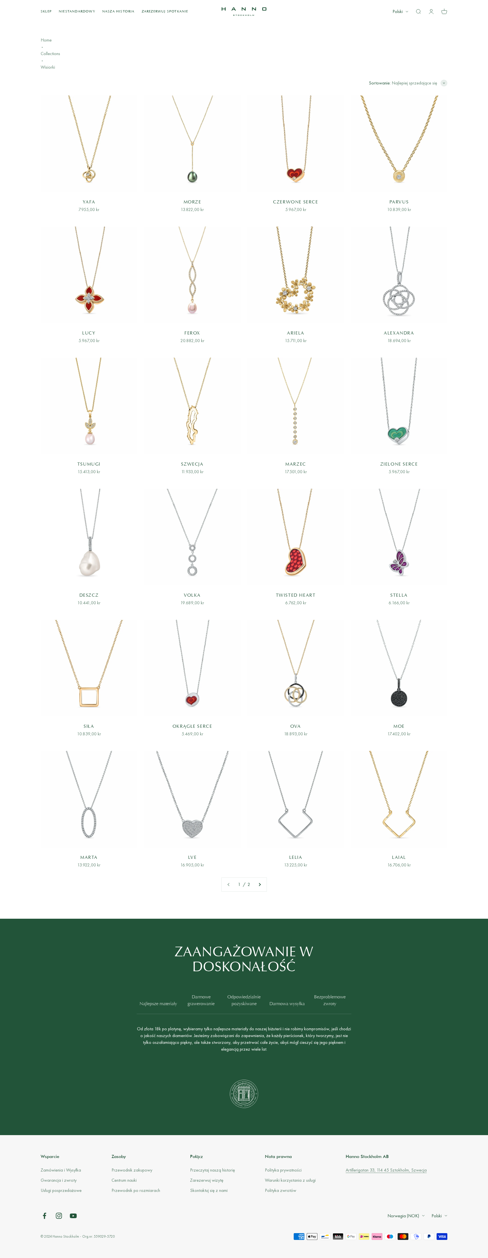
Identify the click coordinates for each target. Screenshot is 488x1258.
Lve (192, 857)
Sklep (46, 11)
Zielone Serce (399, 464)
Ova (295, 726)
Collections (50, 54)
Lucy (88, 333)
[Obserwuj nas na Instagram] (59, 1216)
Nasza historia (118, 11)
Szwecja (192, 464)
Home (46, 40)
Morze (192, 202)
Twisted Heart (296, 595)
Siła (89, 726)
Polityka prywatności (283, 1170)
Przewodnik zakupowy (132, 1170)
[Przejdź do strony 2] (259, 884)
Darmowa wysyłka (287, 1004)
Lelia (295, 857)
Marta (89, 857)
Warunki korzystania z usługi (290, 1180)
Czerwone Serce (295, 202)
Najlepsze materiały (158, 1004)
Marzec (295, 464)
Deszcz (89, 595)
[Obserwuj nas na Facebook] (44, 1216)
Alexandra (399, 333)
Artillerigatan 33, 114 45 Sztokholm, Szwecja (386, 1170)
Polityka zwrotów (280, 1190)
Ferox (192, 333)
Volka (192, 595)
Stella (399, 595)
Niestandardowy (77, 11)
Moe (399, 726)
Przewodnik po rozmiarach (136, 1190)
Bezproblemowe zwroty (330, 1000)
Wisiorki (48, 67)
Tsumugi (89, 464)
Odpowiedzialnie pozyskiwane (244, 1000)
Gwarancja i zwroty (59, 1180)
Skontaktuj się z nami (209, 1190)
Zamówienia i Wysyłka (61, 1170)
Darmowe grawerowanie (201, 1000)
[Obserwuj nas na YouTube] (73, 1216)
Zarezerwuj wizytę (206, 1180)
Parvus (399, 202)
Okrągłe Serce (192, 726)
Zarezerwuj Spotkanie (165, 11)
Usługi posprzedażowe (61, 1190)
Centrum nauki (124, 1180)
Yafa (89, 202)
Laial (399, 857)
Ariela (295, 333)
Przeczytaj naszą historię (212, 1170)
